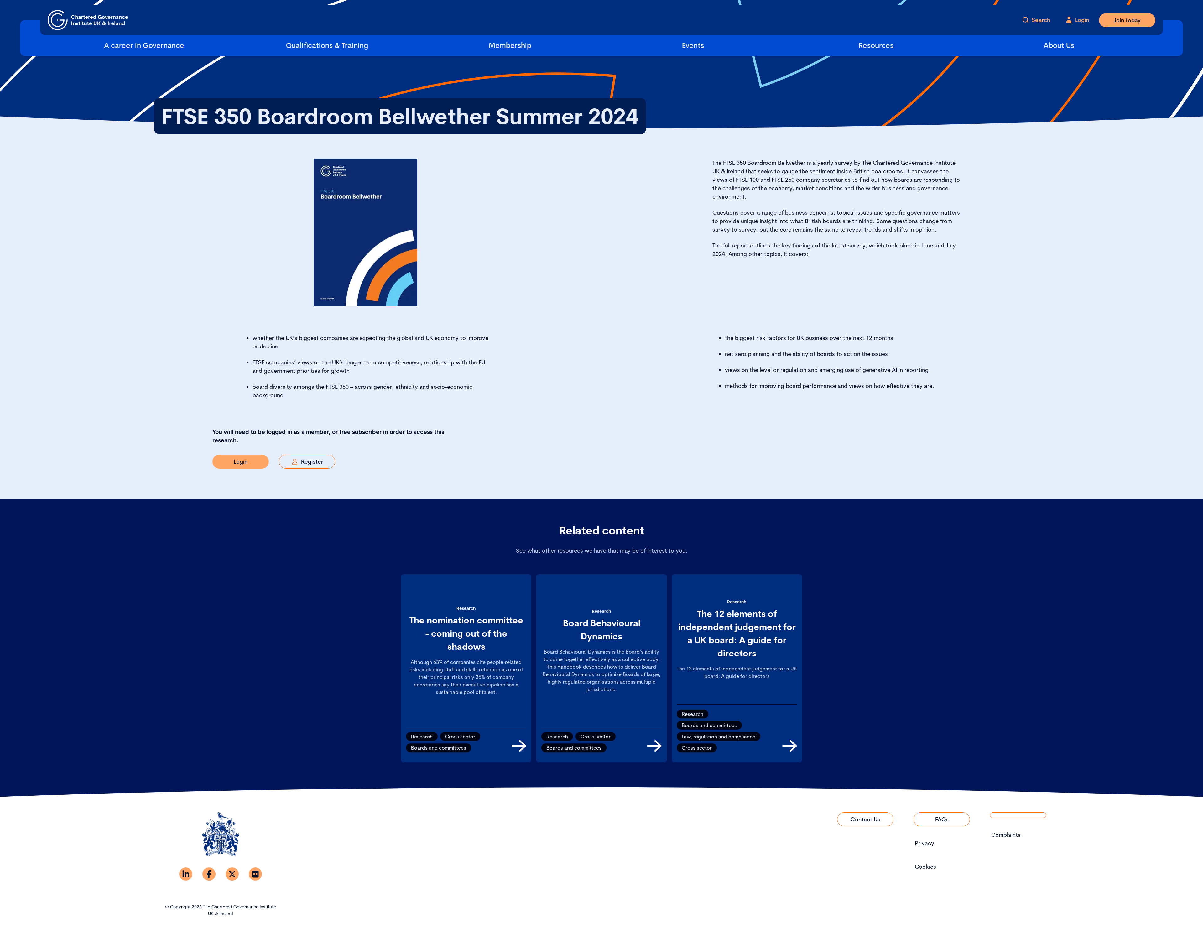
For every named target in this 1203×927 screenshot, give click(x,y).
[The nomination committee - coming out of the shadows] (519, 746)
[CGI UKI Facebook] (209, 874)
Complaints (1006, 834)
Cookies (925, 866)
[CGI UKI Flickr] (255, 874)
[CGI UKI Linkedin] (185, 874)
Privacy (924, 843)
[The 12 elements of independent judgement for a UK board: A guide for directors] (789, 746)
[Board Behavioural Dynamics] (654, 746)
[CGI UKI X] (232, 874)
